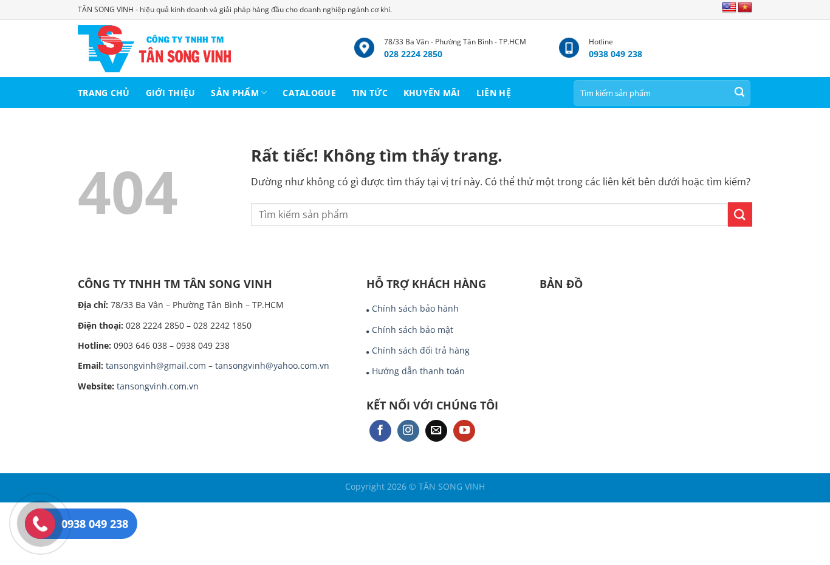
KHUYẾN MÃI (432, 92)
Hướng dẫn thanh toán (418, 371)
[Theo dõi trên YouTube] (464, 431)
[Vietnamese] (745, 8)
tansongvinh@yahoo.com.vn (272, 365)
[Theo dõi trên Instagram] (408, 431)
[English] (729, 8)
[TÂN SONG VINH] (207, 48)
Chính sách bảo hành (415, 308)
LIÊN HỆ (493, 92)
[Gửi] (739, 93)
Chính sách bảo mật (412, 329)
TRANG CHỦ (104, 92)
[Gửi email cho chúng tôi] (436, 431)
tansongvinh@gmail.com (156, 365)
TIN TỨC (370, 92)
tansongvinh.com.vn (158, 386)
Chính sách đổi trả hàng (421, 350)
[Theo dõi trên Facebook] (380, 431)
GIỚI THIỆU (171, 92)
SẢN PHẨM (234, 92)
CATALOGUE (309, 92)
